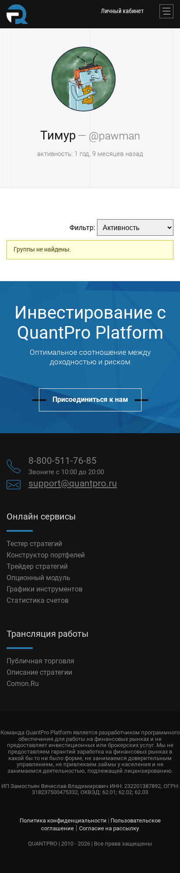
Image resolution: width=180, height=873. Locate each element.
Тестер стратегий (34, 544)
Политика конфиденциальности (63, 820)
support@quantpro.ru (72, 483)
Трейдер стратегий (37, 566)
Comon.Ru (23, 683)
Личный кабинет (122, 10)
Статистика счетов (38, 600)
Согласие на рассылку (109, 828)
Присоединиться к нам (90, 399)
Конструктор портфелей (46, 555)
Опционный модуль (38, 578)
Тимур (58, 135)
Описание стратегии (39, 672)
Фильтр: (82, 228)
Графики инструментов (45, 589)
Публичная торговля (40, 661)
